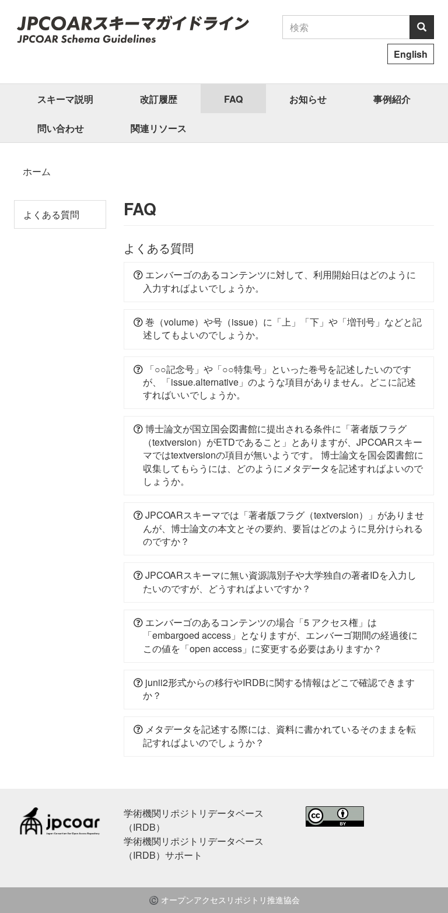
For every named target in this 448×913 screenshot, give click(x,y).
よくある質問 (51, 214)
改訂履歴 (158, 99)
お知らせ (308, 99)
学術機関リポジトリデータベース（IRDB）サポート (194, 848)
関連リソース (159, 128)
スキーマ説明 (65, 99)
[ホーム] (132, 29)
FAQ (233, 99)
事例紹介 (392, 99)
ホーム (37, 171)
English (411, 54)
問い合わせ (60, 128)
